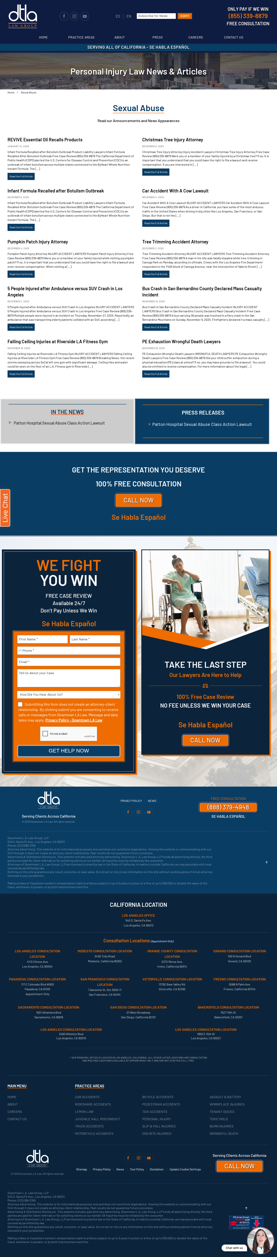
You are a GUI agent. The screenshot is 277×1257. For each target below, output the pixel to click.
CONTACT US (17, 1119)
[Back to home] (23, 16)
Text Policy (137, 1169)
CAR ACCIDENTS (87, 1097)
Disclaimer (157, 1169)
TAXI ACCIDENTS (154, 1111)
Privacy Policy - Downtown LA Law (73, 720)
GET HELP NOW (69, 751)
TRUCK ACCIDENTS (89, 1126)
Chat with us (234, 1248)
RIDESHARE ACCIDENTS (93, 1104)
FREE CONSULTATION (228, 798)
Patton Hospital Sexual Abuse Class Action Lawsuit (59, 422)
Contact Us (233, 37)
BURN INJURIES (222, 1126)
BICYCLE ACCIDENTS (158, 1097)
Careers (195, 37)
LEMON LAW (84, 1111)
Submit (184, 16)
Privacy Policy (131, 800)
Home (43, 37)
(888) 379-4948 (228, 807)
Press (157, 37)
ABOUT (13, 1104)
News (152, 800)
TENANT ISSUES (222, 1111)
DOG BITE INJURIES (156, 1133)
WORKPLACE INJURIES (227, 1104)
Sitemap (81, 1169)
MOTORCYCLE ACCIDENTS (94, 1133)
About (119, 37)
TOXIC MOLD (219, 1119)
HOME (12, 1097)
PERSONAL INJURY (156, 1119)
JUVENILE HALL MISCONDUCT (97, 1119)
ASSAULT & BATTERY (225, 1097)
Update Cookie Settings (185, 1169)
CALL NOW (138, 500)
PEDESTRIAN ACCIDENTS (161, 1104)
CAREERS (15, 1111)
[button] (266, 862)
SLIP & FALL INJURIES (159, 1126)
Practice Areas (81, 37)
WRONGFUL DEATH (224, 1133)
